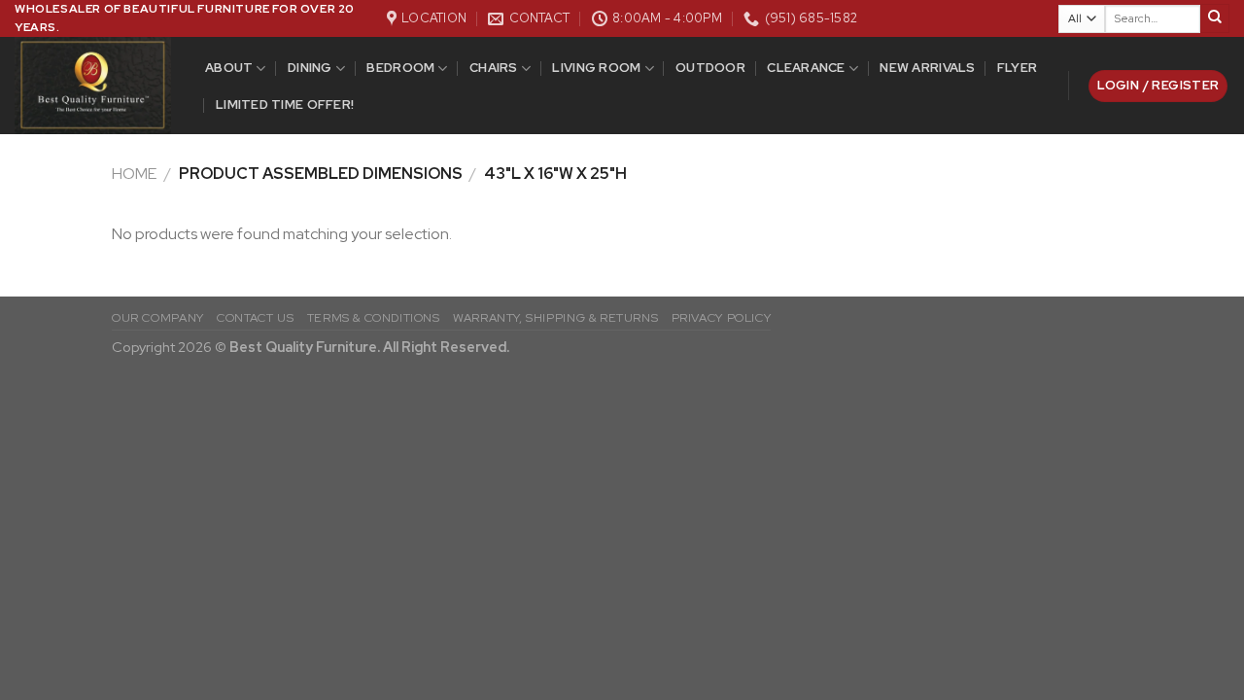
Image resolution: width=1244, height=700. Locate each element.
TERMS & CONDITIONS (373, 318)
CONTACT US (255, 318)
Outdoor (710, 67)
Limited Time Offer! (285, 104)
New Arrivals (927, 67)
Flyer (1017, 67)
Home (134, 173)
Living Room (596, 67)
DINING (310, 67)
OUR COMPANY (158, 318)
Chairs (493, 67)
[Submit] (1214, 18)
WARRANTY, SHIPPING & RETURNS (555, 318)
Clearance (806, 67)
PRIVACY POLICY (722, 318)
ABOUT (229, 67)
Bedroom (400, 67)
